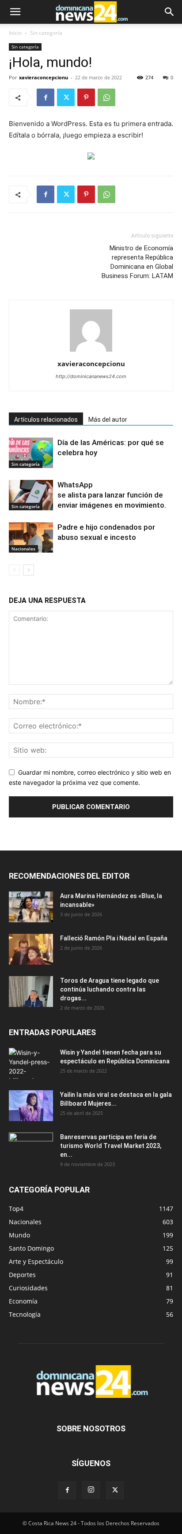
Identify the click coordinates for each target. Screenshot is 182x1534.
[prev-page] (14, 570)
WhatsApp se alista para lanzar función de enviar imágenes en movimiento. (111, 494)
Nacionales (23, 549)
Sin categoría (46, 33)
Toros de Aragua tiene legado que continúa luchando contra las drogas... (109, 989)
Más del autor (107, 419)
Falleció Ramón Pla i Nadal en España (113, 938)
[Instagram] (91, 1490)
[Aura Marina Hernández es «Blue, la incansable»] (31, 906)
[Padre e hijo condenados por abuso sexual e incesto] (31, 537)
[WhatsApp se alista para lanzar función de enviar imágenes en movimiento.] (31, 495)
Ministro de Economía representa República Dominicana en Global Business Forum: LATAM (137, 262)
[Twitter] (66, 97)
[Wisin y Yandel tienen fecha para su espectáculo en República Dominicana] (31, 1063)
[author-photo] (91, 351)
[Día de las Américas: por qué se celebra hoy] (31, 453)
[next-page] (28, 570)
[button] (15, 12)
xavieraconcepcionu (43, 77)
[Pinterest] (86, 97)
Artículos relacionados (46, 419)
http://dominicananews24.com (91, 376)
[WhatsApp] (106, 97)
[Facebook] (45, 97)
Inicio (15, 33)
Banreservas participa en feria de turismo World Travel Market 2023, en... (110, 1145)
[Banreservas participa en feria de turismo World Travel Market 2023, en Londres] (31, 1148)
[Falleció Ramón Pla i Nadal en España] (31, 949)
